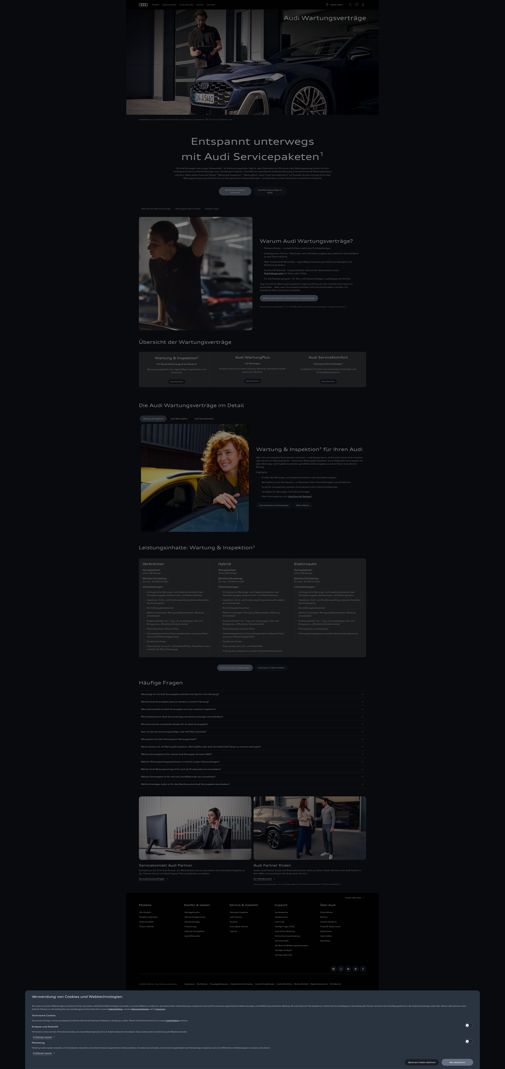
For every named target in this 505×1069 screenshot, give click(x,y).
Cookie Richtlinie (115, 1009)
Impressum (160, 1009)
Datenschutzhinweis (140, 1009)
